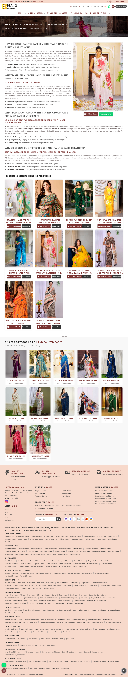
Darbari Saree (93, 586)
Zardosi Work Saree (99, 662)
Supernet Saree (10, 539)
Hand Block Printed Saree (44, 508)
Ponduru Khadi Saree (99, 610)
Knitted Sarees (105, 586)
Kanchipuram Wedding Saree (80, 662)
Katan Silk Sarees (80, 561)
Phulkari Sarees (90, 539)
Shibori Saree (107, 620)
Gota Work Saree (27, 629)
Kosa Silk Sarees (106, 564)
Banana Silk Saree (37, 567)
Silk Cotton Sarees (43, 595)
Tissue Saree (36, 588)
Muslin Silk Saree (51, 564)
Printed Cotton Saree (27, 595)
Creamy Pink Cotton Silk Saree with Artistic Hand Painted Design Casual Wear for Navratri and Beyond (49, 271)
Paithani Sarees (23, 549)
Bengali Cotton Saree (98, 598)
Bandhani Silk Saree (11, 573)
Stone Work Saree (57, 629)
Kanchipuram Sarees (12, 588)
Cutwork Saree (100, 629)
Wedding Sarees (79, 13)
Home (75, 6)
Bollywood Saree (89, 536)
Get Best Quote (92, 114)
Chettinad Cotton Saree (78, 595)
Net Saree (40, 583)
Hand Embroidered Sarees (104, 496)
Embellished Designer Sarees (105, 504)
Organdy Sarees (79, 601)
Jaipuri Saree (101, 536)
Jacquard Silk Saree (11, 564)
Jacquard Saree (77, 539)
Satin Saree (74, 583)
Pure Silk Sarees (10, 561)
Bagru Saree (9, 554)
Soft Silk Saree (23, 561)
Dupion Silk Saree (79, 564)
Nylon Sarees (66, 493)
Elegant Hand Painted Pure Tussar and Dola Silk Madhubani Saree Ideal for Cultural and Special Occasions (49, 221)
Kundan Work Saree (39, 632)
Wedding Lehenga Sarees (37, 662)
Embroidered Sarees (57, 13)
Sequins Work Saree (11, 629)
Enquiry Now (122, 6)
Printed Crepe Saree (31, 622)
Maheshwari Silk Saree (43, 573)
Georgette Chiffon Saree (28, 645)
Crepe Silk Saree (93, 561)
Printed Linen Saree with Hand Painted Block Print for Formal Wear (109, 271)
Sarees (21, 13)
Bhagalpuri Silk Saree (102, 573)
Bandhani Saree (36, 536)
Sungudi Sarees (60, 551)
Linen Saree (21, 583)
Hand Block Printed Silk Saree (72, 506)
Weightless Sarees (11, 645)
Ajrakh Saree (26, 588)
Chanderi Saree (10, 551)
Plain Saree (31, 583)
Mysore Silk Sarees (80, 567)
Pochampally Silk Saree (96, 622)
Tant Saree (84, 598)
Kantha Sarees (33, 551)
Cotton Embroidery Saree (69, 598)
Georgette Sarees (22, 536)
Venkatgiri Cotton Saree (74, 603)
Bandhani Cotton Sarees (47, 601)
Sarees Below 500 (80, 586)
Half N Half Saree (62, 583)
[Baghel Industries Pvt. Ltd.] (18, 6)
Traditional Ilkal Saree (99, 583)
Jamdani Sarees (105, 549)
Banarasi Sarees (10, 549)
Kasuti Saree (51, 554)
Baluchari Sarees (113, 551)
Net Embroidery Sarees (103, 493)
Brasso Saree (112, 536)
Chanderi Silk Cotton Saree (49, 598)
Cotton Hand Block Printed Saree (47, 506)
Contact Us (98, 6)
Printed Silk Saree (50, 561)
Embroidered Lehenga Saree (105, 499)
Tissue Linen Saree (54, 586)
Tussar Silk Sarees (36, 561)
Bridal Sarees (9, 662)
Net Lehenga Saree (36, 539)
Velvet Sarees (22, 539)
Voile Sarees (112, 598)
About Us (85, 6)
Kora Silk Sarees (106, 561)
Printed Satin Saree (94, 620)
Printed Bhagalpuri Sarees (66, 622)
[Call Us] (124, 670)
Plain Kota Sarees (51, 539)
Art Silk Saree (66, 491)
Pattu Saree (81, 622)
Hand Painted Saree (42, 629)
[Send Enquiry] (4, 670)
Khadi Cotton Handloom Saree (15, 613)
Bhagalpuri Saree (114, 610)
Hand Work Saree (20, 28)
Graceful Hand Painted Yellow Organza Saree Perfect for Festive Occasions (109, 221)
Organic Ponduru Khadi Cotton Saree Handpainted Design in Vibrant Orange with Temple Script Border (18, 322)
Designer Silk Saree (65, 561)
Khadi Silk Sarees (65, 564)
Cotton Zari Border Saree (97, 595)
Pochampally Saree (22, 554)
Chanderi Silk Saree (27, 573)
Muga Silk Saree (38, 564)
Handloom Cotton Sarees (13, 610)
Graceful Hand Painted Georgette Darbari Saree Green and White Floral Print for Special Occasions (19, 221)
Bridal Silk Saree (21, 662)
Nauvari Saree (77, 549)
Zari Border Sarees (62, 536)
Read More (26, 226)
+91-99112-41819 (12, 498)
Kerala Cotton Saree (36, 603)
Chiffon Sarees (36, 13)
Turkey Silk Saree (51, 567)
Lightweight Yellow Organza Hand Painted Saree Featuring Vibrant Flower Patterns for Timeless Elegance (79, 271)
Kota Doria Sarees (51, 549)
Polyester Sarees (41, 496)
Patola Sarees (85, 551)
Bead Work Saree (54, 632)
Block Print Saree (99, 13)
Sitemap (8, 518)
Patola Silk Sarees (48, 610)
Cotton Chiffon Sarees (47, 645)
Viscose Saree (40, 493)
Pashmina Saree (83, 610)
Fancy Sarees (9, 536)
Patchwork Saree (24, 632)
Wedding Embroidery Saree (58, 662)
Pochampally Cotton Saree (54, 603)
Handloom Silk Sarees (32, 610)
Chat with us (107, 114)
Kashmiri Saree (113, 662)
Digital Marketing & (102, 675)
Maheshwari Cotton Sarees (96, 601)
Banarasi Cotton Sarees (13, 598)
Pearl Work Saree (10, 632)
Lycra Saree (66, 496)
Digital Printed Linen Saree (14, 586)
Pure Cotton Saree (11, 595)
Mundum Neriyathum (113, 622)
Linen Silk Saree (23, 567)
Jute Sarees (67, 586)
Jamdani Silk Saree (11, 576)
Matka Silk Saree (92, 564)
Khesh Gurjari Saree (38, 554)
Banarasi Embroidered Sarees (105, 501)
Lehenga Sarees (75, 536)
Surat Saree (50, 583)
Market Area (9, 520)
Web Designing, (89, 675)
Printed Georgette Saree (13, 620)
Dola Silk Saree (26, 564)
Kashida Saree (75, 554)
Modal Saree (116, 586)
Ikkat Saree (22, 551)
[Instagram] (105, 6)
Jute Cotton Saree (30, 601)
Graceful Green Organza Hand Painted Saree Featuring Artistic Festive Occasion (79, 221)
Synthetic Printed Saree (13, 622)
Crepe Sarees (85, 583)
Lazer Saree (102, 539)
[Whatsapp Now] (4, 665)
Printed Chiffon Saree (31, 620)
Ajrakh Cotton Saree (31, 598)
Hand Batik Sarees (72, 629)
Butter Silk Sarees (65, 567)
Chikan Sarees (64, 539)
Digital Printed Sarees (48, 620)
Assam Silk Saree (26, 576)
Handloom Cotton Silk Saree (66, 610)
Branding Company (116, 675)
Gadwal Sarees (73, 551)
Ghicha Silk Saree (74, 573)
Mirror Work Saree (86, 629)
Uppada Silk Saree (60, 573)
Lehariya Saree (41, 586)
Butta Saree (29, 586)
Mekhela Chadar (65, 549)
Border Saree (48, 536)
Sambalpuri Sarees (91, 549)
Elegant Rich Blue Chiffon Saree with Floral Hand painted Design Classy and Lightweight (18, 271)
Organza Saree (40, 491)
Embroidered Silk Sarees (104, 491)
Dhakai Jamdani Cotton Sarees (15, 603)
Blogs (7, 512)
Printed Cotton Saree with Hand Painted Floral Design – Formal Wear (49, 322)
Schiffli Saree (112, 539)
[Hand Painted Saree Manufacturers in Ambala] (98, 76)
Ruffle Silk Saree (10, 567)
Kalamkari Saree (36, 549)
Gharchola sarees (46, 551)
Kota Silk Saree (87, 573)
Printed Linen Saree (79, 620)
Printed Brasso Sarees (47, 622)
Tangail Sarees (63, 554)
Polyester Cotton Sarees (13, 601)
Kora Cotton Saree (64, 601)
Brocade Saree (49, 588)
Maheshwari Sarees (99, 551)
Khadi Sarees (9, 542)
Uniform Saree (10, 583)
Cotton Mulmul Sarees (60, 595)
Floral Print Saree (64, 620)
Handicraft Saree (69, 632)
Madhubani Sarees (113, 629)
